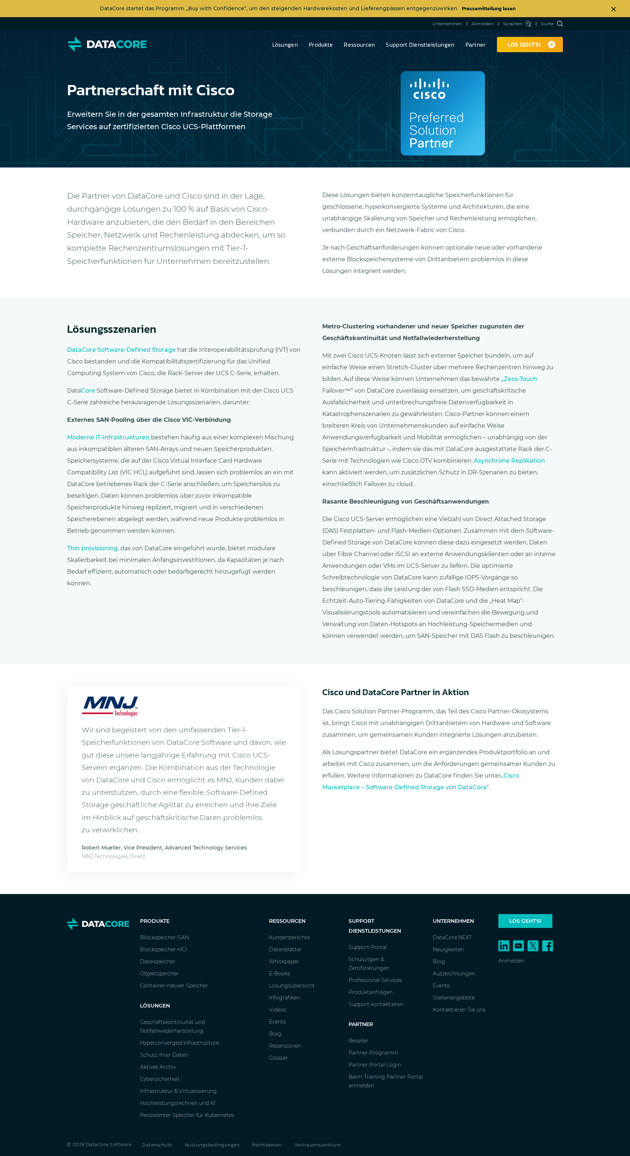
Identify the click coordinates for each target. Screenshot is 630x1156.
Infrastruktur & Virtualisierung (178, 1091)
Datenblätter (285, 949)
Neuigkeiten (448, 949)
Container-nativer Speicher (174, 985)
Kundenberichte (289, 937)
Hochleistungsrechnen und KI (177, 1103)
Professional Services (375, 980)
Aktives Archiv (158, 1067)
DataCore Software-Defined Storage (121, 349)
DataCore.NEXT (452, 937)
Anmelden (483, 23)
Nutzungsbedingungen (212, 1145)
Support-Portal (368, 947)
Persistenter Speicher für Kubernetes (187, 1115)
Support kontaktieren (376, 1004)
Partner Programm (373, 1052)
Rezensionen (285, 1046)
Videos (277, 1009)
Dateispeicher (157, 961)
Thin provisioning (92, 548)
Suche (547, 23)
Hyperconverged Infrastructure (179, 1043)
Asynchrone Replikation (509, 460)
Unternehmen (447, 23)
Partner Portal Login (375, 1064)
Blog (275, 1033)
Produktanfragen (371, 992)
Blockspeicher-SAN (164, 937)
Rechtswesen (267, 1145)
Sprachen (512, 23)
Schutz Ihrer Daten (164, 1055)
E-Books (279, 973)
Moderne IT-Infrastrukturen (108, 437)
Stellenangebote (454, 997)
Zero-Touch (519, 378)
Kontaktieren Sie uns (459, 1009)
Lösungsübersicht (292, 985)
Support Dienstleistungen (420, 44)
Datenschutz (157, 1145)
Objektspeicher (159, 973)
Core (88, 390)
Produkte (321, 44)
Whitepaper (284, 961)
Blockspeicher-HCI (163, 949)
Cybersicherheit (160, 1079)
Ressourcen (359, 44)
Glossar (278, 1058)
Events (277, 1021)
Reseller (359, 1040)
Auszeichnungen (454, 973)
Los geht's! (525, 921)
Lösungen (285, 44)
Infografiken (284, 997)
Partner (476, 44)
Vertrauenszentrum (317, 1145)
